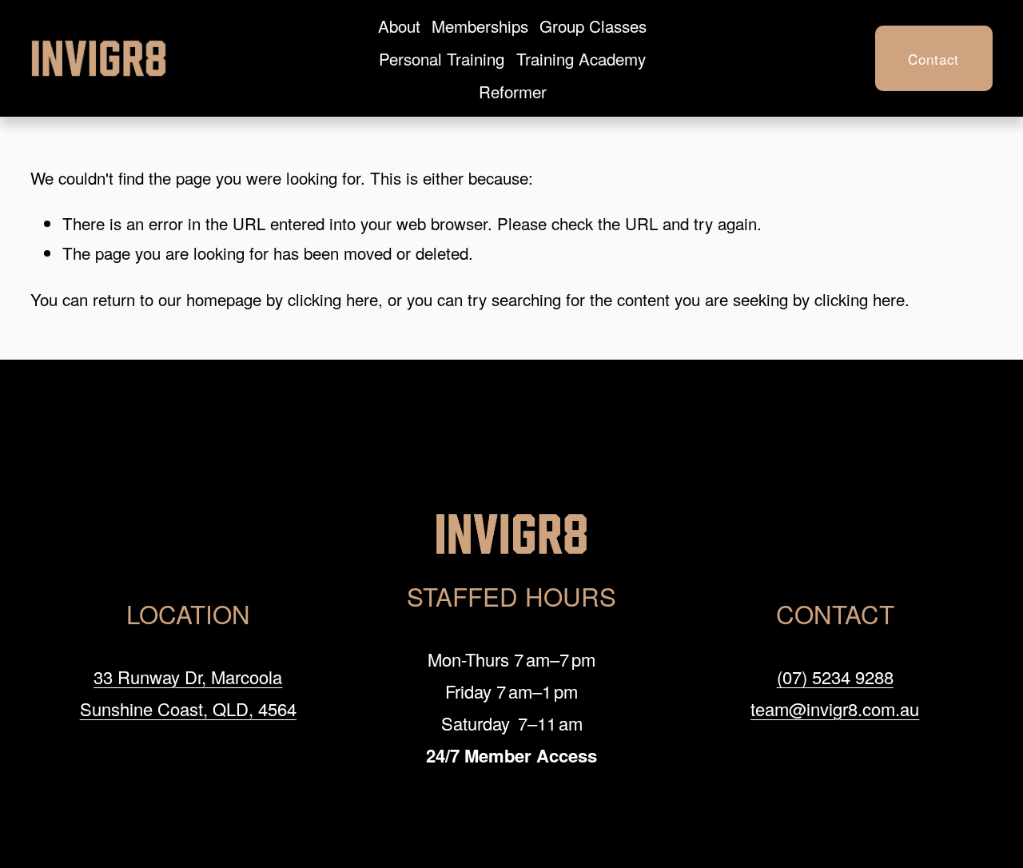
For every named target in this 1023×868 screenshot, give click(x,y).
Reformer (513, 91)
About (399, 26)
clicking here (333, 299)
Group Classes (593, 26)
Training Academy (581, 58)
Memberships (480, 26)
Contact (933, 59)
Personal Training (441, 58)
